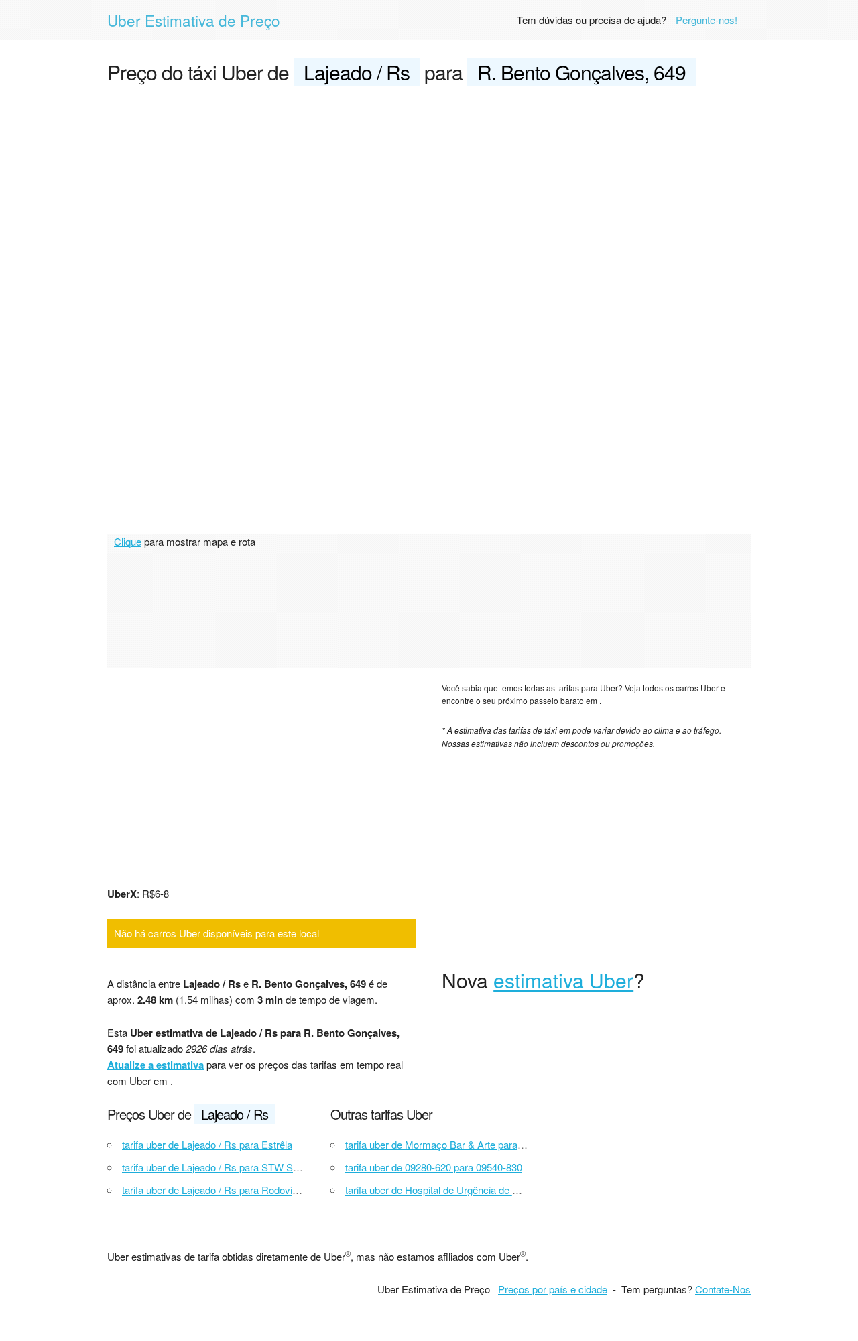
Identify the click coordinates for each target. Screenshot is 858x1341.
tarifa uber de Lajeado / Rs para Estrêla (207, 1144)
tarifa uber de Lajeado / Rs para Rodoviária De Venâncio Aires (257, 1190)
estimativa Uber (563, 980)
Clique (127, 541)
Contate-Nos (723, 1289)
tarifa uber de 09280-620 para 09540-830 (433, 1167)
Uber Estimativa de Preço (193, 20)
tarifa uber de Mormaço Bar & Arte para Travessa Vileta (466, 1144)
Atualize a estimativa (155, 1064)
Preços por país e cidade (552, 1289)
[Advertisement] (429, 198)
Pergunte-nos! (706, 20)
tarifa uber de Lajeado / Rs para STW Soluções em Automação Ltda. (271, 1167)
